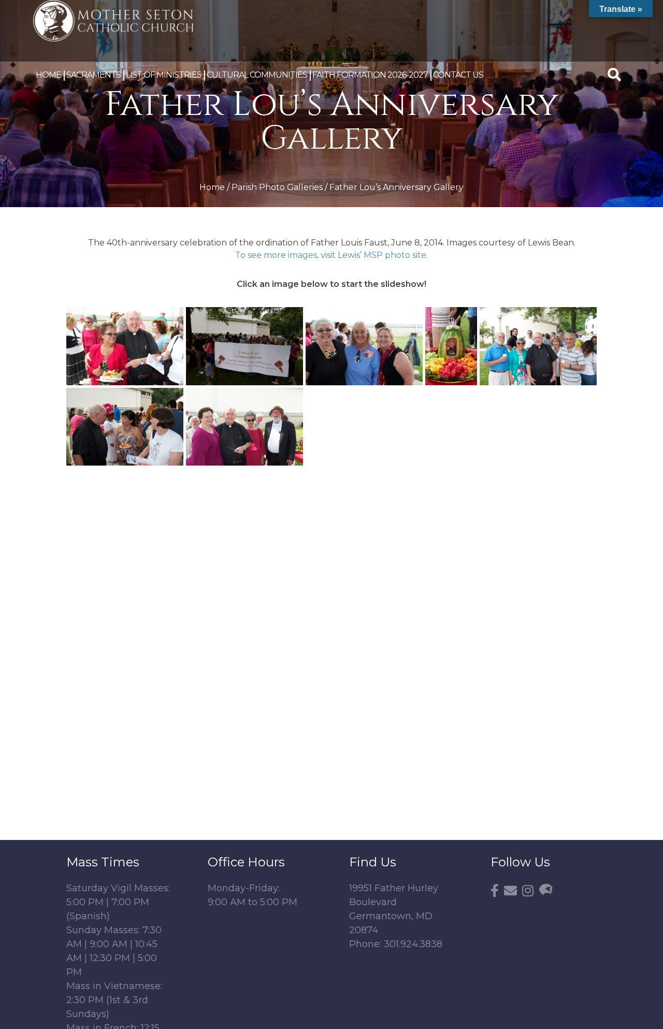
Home (48, 75)
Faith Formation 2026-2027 (370, 75)
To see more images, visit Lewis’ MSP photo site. (331, 255)
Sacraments (93, 75)
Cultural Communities (257, 75)
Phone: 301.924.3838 (395, 944)
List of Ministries (163, 75)
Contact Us (458, 75)
